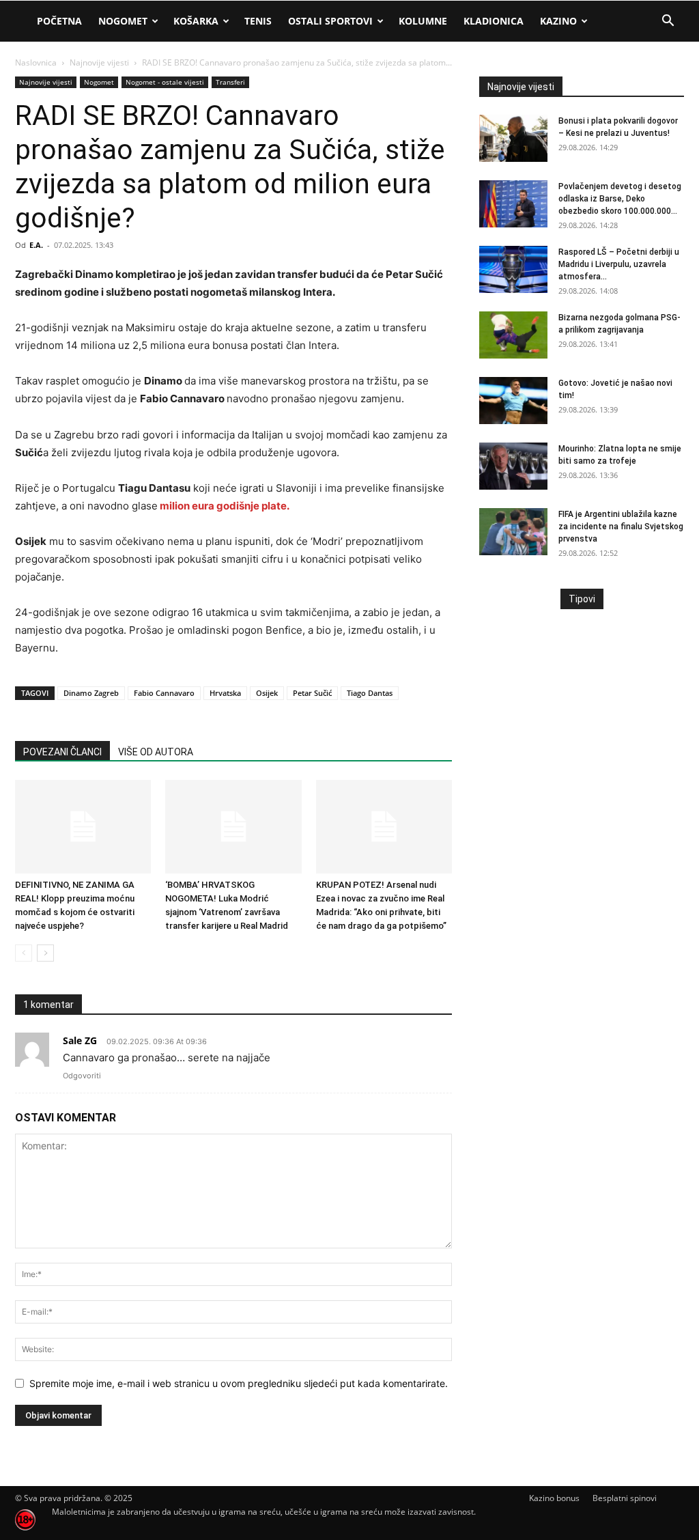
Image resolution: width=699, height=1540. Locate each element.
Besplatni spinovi (625, 1498)
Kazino (558, 20)
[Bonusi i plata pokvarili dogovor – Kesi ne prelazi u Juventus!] (513, 138)
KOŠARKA (195, 20)
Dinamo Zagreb (91, 693)
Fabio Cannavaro (164, 693)
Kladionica (493, 20)
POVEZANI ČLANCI (62, 751)
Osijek (267, 693)
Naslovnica (36, 62)
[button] (667, 22)
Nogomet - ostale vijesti (165, 82)
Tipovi (582, 598)
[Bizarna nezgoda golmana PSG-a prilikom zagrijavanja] (513, 335)
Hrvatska (225, 693)
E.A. (36, 245)
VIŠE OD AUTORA (155, 751)
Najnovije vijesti (99, 62)
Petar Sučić (312, 693)
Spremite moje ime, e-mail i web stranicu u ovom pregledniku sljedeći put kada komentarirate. (238, 1383)
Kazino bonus (554, 1498)
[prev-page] (23, 953)
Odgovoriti (82, 1075)
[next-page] (45, 953)
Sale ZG (80, 1040)
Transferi (230, 82)
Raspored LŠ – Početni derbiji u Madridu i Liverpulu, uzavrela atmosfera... (618, 264)
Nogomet (122, 20)
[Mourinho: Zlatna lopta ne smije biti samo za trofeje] (513, 466)
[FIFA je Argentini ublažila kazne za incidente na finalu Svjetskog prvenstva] (513, 531)
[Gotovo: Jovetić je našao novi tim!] (513, 400)
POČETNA (59, 20)
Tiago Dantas (370, 693)
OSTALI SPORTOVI (330, 20)
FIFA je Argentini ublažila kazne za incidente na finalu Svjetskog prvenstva (620, 526)
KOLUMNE (423, 20)
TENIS (258, 20)
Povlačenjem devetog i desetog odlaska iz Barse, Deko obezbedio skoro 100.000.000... (619, 199)
